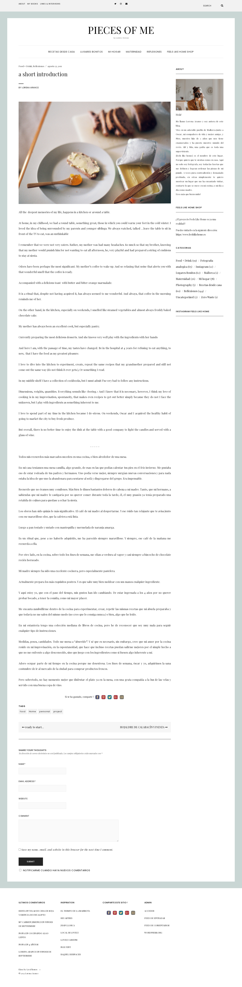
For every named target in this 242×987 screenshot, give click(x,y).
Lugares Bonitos (185, 272)
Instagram (202, 266)
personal (44, 711)
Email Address (27, 781)
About (22, 3)
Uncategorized (185, 297)
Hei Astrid (66, 918)
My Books (32, 3)
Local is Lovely (70, 932)
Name (22, 764)
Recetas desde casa (61, 51)
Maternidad (133, 51)
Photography (184, 285)
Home (32, 711)
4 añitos (33, 944)
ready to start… (34, 727)
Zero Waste (207, 297)
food (23, 711)
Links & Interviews (50, 3)
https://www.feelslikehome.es (191, 234)
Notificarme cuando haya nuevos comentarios (56, 870)
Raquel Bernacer (71, 954)
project (58, 711)
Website (23, 798)
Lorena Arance (30, 87)
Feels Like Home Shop (180, 51)
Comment (24, 816)
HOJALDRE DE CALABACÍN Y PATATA (142, 727)
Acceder (149, 910)
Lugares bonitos (91, 51)
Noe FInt (66, 947)
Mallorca (209, 272)
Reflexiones (154, 51)
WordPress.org (153, 932)
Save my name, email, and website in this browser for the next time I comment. (67, 849)
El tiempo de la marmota (75, 910)
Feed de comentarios (156, 925)
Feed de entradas (154, 918)
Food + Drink (25, 66)
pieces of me (121, 29)
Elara (21, 969)
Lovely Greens (69, 939)
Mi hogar (114, 51)
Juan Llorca (68, 925)
